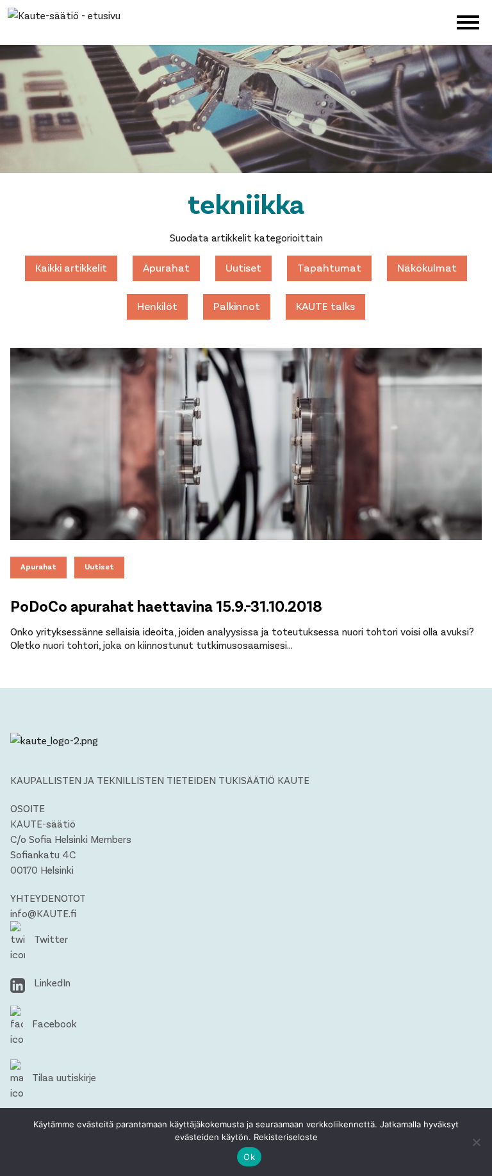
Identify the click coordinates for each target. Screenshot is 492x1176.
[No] (476, 1142)
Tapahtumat (329, 267)
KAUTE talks (325, 305)
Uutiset (243, 267)
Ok (249, 1157)
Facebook (53, 1023)
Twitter (49, 939)
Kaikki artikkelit (71, 267)
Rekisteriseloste (286, 1137)
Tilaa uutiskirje (62, 1077)
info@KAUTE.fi (43, 913)
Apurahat (166, 267)
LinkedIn (50, 982)
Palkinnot (236, 305)
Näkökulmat (427, 267)
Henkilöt (157, 305)
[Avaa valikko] (468, 21)
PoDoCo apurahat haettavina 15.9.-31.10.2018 (166, 605)
